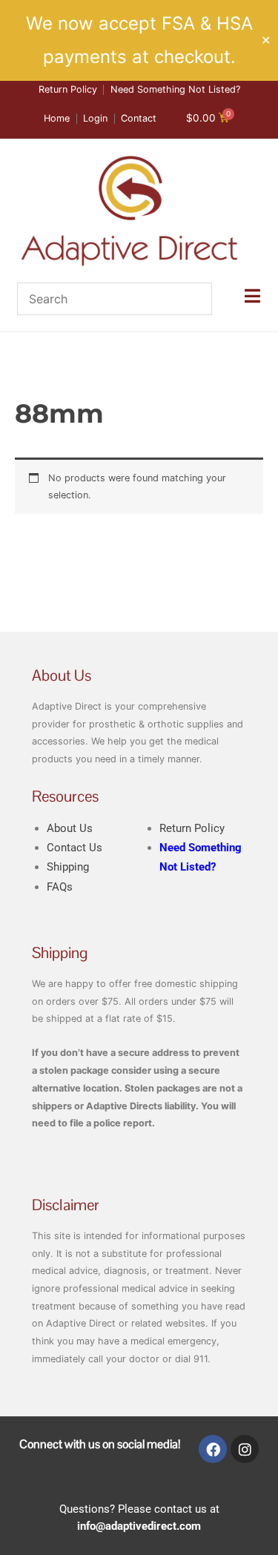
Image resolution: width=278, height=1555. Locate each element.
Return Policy (192, 828)
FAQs (60, 887)
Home (27, 377)
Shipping (68, 867)
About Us (70, 828)
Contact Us (74, 847)
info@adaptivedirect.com (139, 1526)
